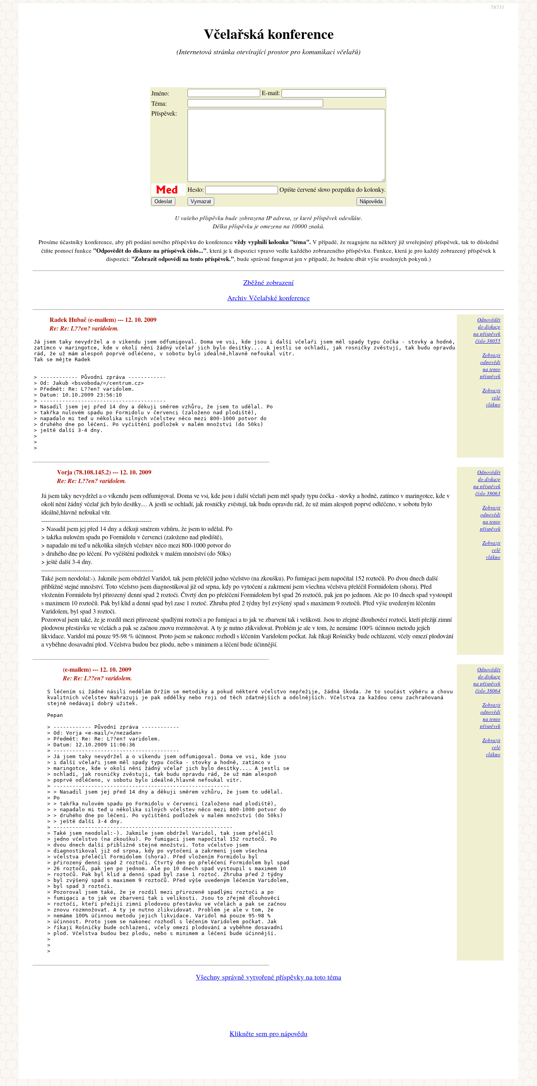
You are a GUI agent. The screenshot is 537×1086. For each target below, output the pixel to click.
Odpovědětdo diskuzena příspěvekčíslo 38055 (486, 330)
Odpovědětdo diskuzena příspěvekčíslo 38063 (486, 483)
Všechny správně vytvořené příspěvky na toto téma (268, 976)
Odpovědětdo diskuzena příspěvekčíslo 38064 (486, 680)
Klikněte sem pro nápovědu (268, 1033)
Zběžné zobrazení (268, 282)
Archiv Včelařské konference (268, 297)
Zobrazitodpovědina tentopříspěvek (490, 365)
